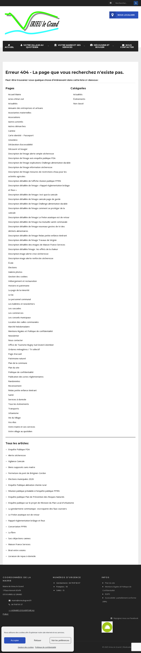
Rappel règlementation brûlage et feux (26, 520)
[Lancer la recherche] (136, 3)
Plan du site (13, 367)
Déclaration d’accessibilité (20, 144)
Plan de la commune (17, 363)
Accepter (15, 640)
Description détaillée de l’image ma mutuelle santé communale (37, 221)
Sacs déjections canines (19, 538)
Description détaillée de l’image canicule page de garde (34, 199)
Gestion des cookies (26, 647)
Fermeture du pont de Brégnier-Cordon (27, 473)
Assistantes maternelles (19, 112)
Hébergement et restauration (22, 281)
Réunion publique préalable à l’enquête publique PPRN (33, 491)
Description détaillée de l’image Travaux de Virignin (32, 240)
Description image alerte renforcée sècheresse (30, 258)
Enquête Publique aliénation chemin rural (27, 485)
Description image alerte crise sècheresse (28, 253)
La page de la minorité (18, 290)
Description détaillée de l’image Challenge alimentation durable (37, 203)
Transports (13, 408)
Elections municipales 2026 (21, 479)
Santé (11, 394)
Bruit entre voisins (17, 550)
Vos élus (12, 422)
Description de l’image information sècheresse (30, 167)
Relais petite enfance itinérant (22, 390)
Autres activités (15, 121)
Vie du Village (14, 417)
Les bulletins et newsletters (21, 303)
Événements (79, 99)
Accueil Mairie (14, 94)
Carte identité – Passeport (21, 135)
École (10, 262)
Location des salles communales (23, 322)
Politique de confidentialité (45, 647)
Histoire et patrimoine (18, 285)
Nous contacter (127, 46)
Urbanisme (13, 413)
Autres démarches (17, 126)
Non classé (78, 103)
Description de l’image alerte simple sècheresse (31, 153)
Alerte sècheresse (17, 455)
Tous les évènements (18, 404)
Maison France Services (19, 544)
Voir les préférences (60, 640)
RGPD (107, 594)
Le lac (11, 294)
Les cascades (14, 308)
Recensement (14, 385)
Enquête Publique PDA (19, 449)
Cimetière (12, 140)
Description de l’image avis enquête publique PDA (31, 158)
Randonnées (14, 381)
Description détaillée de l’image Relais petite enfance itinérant (37, 235)
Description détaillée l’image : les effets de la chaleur (33, 249)
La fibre (12, 532)
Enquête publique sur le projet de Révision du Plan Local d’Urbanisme (41, 502)
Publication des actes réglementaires (26, 376)
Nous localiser (126, 15)
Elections (12, 267)
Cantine (11, 130)
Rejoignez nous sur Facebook (126, 618)
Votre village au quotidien (33, 46)
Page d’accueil (15, 354)
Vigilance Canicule (16, 461)
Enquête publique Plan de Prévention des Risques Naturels (36, 496)
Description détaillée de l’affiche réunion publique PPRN (34, 180)
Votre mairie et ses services (69, 46)
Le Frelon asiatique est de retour (24, 514)
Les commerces (15, 313)
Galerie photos (15, 272)
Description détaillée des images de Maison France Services (36, 244)
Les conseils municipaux (19, 317)
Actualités (12, 103)
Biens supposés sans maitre (21, 467)
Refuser (37, 640)
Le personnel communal (19, 299)
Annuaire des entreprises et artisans (25, 108)
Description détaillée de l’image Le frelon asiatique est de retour (38, 217)
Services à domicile (17, 399)
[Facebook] (111, 3)
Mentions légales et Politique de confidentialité (30, 331)
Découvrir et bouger (101, 46)
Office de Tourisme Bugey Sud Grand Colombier (31, 344)
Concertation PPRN (17, 526)
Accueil (9, 47)
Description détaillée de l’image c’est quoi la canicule (33, 194)
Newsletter (13, 335)
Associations (14, 117)
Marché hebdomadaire (19, 326)
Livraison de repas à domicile (22, 556)
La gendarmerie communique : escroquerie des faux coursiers (37, 508)
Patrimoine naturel (17, 358)
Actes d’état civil (16, 99)
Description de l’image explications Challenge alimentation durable (39, 162)
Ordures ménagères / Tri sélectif (24, 349)
